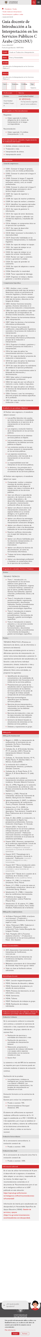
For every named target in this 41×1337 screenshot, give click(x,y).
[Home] (11, 2)
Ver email (26, 99)
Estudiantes (8, 9)
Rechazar (24, 1333)
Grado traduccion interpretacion (12, 11)
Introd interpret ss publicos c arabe (13, 14)
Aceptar (15, 1333)
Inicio (3, 9)
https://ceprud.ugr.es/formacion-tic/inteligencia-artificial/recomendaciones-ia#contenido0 (19, 1196)
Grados (15, 9)
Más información (10, 1330)
